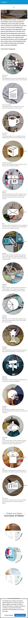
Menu (5, 2)
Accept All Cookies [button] (20, 615)
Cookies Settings (9, 615)
